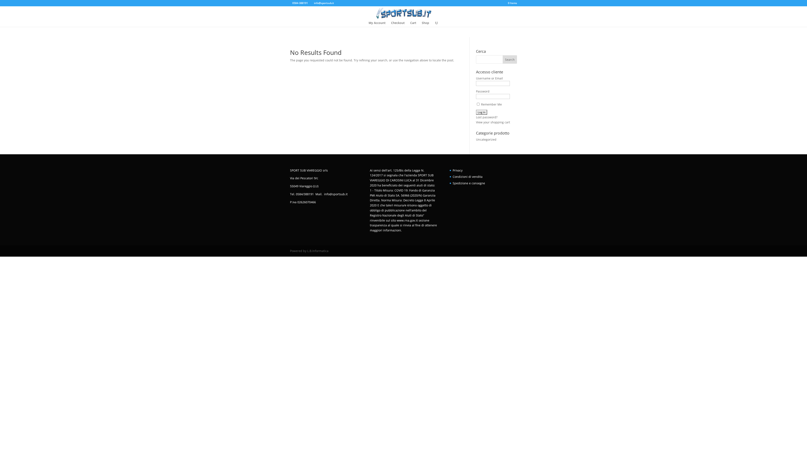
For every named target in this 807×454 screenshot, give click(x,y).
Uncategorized (486, 139)
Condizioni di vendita (468, 177)
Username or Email (489, 78)
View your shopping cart (493, 122)
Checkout (398, 23)
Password (482, 91)
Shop (425, 23)
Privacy (458, 170)
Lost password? (486, 117)
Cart (413, 23)
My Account (377, 23)
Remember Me (491, 104)
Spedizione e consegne (469, 183)
